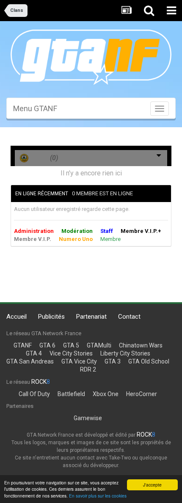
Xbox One (106, 394)
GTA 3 (113, 361)
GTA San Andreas (30, 361)
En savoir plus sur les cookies (98, 495)
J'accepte (152, 484)
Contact (129, 316)
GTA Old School (148, 361)
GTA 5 (71, 345)
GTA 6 (47, 345)
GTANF (23, 345)
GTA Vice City (79, 361)
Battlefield (71, 394)
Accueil (16, 316)
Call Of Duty (34, 394)
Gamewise (88, 418)
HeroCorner (141, 394)
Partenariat (91, 316)
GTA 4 (34, 353)
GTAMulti (99, 345)
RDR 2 (88, 369)
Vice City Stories (71, 353)
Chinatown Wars (141, 345)
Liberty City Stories (125, 353)
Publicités (51, 316)
